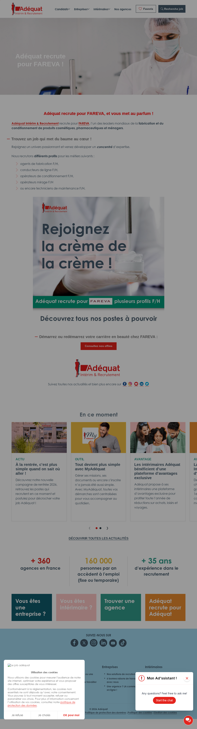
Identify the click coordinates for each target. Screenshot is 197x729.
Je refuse (17, 715)
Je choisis (44, 715)
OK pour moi (71, 715)
